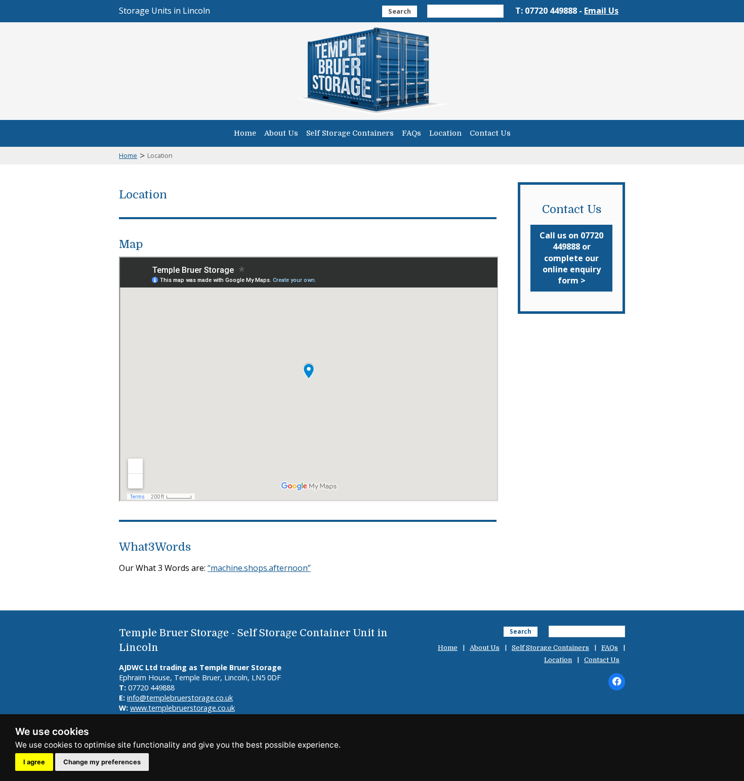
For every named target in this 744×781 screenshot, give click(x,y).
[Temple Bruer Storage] (372, 114)
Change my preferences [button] (102, 762)
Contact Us (490, 133)
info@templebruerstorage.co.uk (180, 698)
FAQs (411, 133)
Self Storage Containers (350, 133)
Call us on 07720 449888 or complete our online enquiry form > (571, 258)
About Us (281, 133)
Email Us (601, 10)
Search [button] (399, 11)
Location (445, 133)
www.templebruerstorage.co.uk (182, 708)
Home (245, 133)
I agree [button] (34, 762)
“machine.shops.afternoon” (259, 567)
